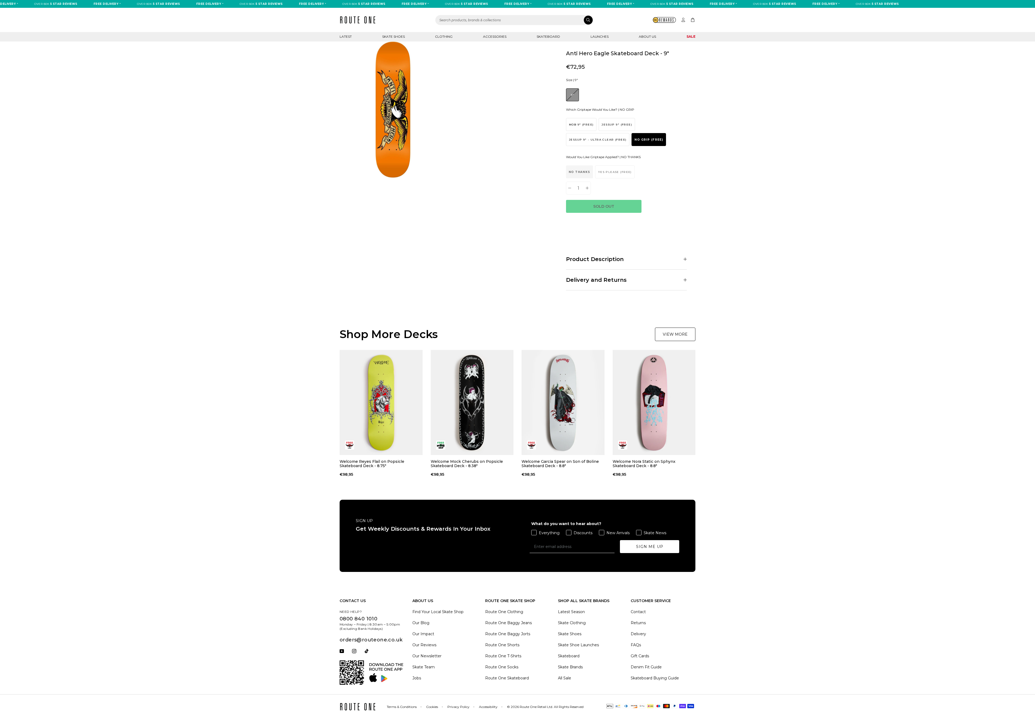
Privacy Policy (458, 707)
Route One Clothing (504, 612)
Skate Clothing (572, 623)
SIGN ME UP (649, 546)
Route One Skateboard (507, 678)
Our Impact (423, 634)
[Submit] (588, 20)
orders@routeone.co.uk (371, 640)
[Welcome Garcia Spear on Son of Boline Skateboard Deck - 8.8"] (563, 402)
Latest (346, 36)
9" (572, 95)
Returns (638, 623)
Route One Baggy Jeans (508, 623)
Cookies (432, 707)
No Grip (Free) (648, 139)
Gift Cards (640, 656)
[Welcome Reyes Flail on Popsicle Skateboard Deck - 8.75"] (381, 402)
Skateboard (548, 36)
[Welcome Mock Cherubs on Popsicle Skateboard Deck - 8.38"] (472, 402)
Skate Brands (570, 667)
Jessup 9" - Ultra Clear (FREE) (597, 139)
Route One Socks (501, 667)
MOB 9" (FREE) (581, 124)
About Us (647, 36)
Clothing (444, 36)
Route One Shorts (502, 645)
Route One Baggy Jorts (507, 634)
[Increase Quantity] (587, 188)
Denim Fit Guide (646, 667)
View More (675, 334)
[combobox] (514, 20)
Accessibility (488, 707)
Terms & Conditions (402, 707)
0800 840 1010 (358, 619)
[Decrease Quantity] (569, 188)
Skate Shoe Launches (578, 645)
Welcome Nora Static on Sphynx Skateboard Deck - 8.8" (644, 463)
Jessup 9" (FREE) (617, 124)
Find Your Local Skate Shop (438, 612)
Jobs (416, 678)
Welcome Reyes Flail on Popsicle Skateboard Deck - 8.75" (372, 463)
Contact (638, 612)
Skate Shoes (393, 36)
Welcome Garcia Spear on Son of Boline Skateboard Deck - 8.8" (560, 463)
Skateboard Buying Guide (655, 678)
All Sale (564, 678)
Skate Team (423, 667)
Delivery (638, 634)
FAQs (636, 645)
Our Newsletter (426, 656)
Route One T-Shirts (503, 656)
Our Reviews (424, 645)
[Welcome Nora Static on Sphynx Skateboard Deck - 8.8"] (654, 402)
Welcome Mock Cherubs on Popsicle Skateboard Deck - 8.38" (467, 463)
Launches (600, 36)
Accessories (494, 36)
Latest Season (571, 612)
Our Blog (420, 623)
